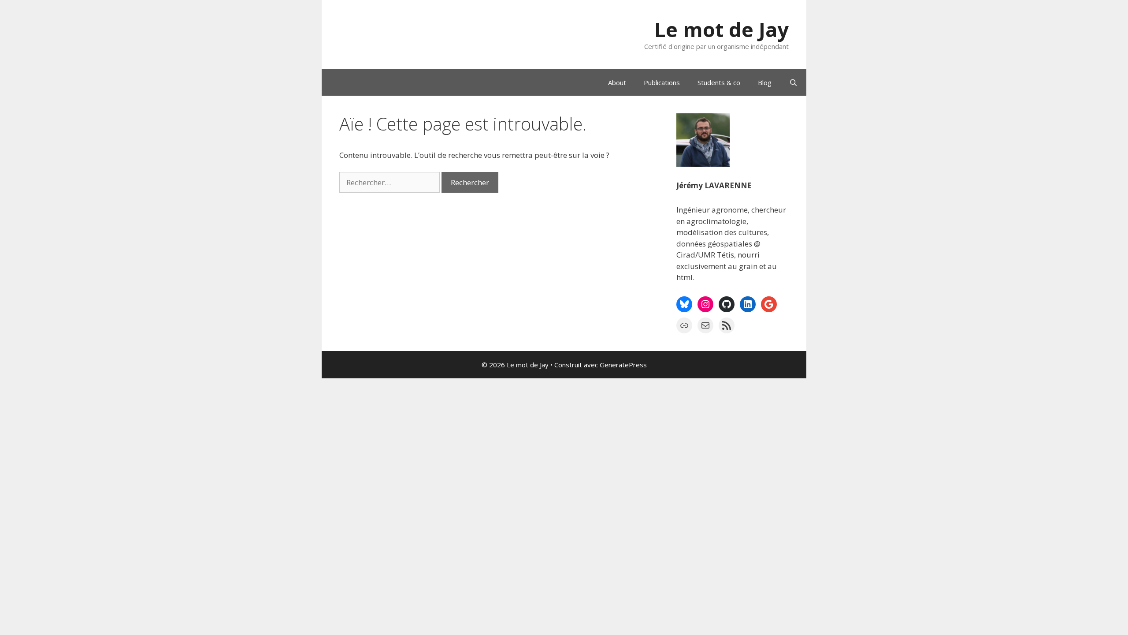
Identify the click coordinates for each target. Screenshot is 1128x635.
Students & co (719, 82)
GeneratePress (623, 364)
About (617, 82)
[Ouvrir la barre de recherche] (793, 82)
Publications (662, 82)
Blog (765, 82)
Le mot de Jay (721, 29)
